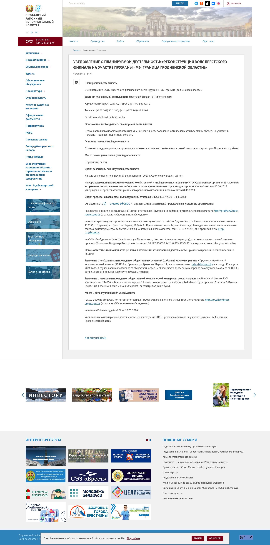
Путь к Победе (34, 157)
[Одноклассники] (201, 3)
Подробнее (133, 538)
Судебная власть (36, 98)
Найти (180, 3)
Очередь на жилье (39, 255)
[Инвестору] (46, 395)
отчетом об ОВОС (120, 203)
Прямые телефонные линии (40, 205)
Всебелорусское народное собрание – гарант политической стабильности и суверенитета (39, 171)
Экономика (33, 53)
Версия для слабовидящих (45, 41)
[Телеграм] (196, 3)
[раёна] (38, 8)
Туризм (30, 73)
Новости (73, 41)
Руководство (97, 41)
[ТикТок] (207, 3)
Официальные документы (176, 41)
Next (254, 395)
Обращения (142, 41)
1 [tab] (147, 440)
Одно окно (208, 41)
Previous (24, 395)
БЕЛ (36, 33)
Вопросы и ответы (39, 272)
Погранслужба (35, 126)
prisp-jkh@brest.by (202, 264)
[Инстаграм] (218, 3)
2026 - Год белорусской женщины (39, 187)
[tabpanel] (88, 485)
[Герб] (29, 8)
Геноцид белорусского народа (39, 148)
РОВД (29, 133)
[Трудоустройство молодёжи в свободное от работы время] (232, 395)
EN (32, 33)
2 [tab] (150, 440)
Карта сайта (236, 3)
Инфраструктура (36, 60)
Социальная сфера (37, 67)
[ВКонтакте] (213, 3)
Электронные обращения (36, 238)
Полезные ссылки (37, 139)
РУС (27, 33)
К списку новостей (95, 338)
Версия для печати (76, 82)
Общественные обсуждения (35, 82)
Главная (76, 50)
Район (120, 41)
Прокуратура (34, 91)
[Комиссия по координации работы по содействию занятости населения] (178, 395)
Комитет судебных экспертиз (37, 107)
